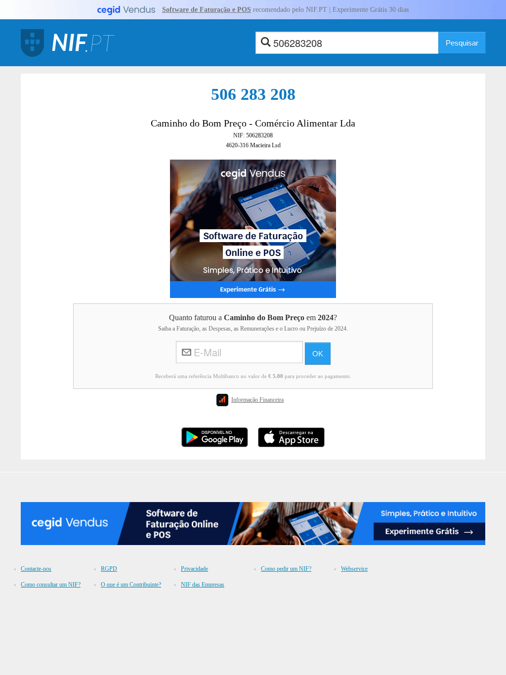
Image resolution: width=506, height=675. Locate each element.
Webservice (354, 568)
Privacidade (194, 568)
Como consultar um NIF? (51, 584)
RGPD (109, 568)
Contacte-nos (36, 568)
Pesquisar (462, 43)
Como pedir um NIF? (286, 568)
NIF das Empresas (202, 584)
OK (317, 353)
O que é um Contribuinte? (131, 584)
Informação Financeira (257, 399)
